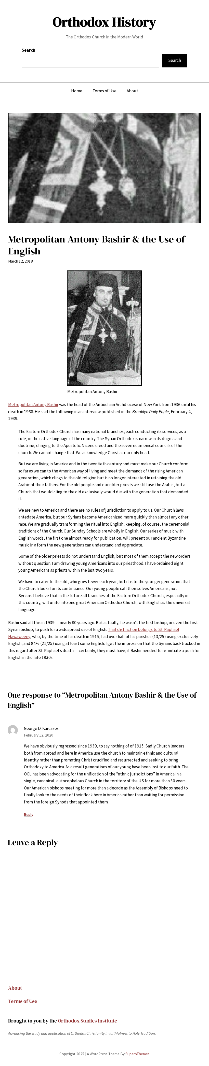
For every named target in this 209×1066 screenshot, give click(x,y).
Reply (28, 814)
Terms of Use (22, 1001)
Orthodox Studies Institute (87, 1020)
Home (76, 91)
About (15, 987)
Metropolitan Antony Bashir (33, 404)
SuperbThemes (137, 1053)
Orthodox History (104, 22)
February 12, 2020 (38, 735)
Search (28, 50)
